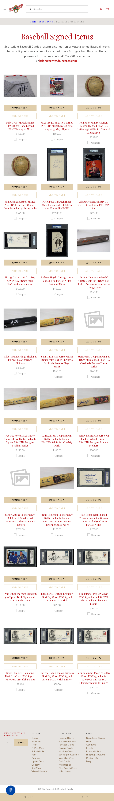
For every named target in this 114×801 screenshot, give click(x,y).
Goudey (35, 764)
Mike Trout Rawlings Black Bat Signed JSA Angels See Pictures (20, 360)
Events (89, 748)
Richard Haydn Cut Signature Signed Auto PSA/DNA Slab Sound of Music (57, 281)
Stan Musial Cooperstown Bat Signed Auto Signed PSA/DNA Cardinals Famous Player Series (57, 361)
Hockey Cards (66, 751)
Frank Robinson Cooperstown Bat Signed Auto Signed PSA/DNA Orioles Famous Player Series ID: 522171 (57, 519)
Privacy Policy (93, 751)
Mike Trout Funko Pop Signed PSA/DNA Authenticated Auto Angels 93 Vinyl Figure (57, 126)
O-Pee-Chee (37, 748)
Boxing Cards (66, 748)
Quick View (20, 107)
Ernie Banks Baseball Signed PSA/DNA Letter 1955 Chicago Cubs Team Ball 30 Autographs (20, 205)
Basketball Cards (67, 741)
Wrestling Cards (67, 758)
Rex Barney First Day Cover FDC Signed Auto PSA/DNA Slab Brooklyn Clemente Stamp (94, 598)
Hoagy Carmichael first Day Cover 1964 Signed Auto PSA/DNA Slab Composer (20, 281)
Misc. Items (65, 771)
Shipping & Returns (95, 754)
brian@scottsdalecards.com (58, 61)
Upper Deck (37, 761)
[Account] (101, 8)
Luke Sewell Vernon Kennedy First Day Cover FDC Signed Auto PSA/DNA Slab (57, 597)
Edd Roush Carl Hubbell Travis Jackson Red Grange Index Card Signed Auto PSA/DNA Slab (93, 519)
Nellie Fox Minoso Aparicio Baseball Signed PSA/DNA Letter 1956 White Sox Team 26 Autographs (93, 127)
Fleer (34, 744)
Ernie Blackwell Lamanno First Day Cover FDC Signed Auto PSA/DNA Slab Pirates (20, 676)
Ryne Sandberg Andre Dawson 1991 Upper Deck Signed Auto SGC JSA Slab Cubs (20, 597)
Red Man (36, 767)
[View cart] (107, 8)
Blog (88, 761)
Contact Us (92, 758)
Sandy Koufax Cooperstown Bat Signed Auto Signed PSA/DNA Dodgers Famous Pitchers (94, 440)
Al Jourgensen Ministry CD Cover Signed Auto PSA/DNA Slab (93, 205)
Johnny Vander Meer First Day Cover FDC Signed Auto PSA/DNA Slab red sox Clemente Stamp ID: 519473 (93, 677)
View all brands (39, 771)
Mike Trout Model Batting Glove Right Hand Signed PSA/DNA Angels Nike (20, 126)
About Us (91, 744)
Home (33, 22)
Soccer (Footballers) (69, 754)
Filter (28, 796)
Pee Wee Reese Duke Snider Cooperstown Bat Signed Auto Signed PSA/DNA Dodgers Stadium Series (20, 440)
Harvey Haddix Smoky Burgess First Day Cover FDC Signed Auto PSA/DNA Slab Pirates (57, 676)
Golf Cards (64, 761)
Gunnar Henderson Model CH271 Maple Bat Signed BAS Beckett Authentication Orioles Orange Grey (93, 282)
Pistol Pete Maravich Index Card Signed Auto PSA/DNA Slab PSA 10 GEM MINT (57, 205)
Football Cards (66, 744)
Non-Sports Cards (68, 767)
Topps (34, 737)
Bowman (36, 741)
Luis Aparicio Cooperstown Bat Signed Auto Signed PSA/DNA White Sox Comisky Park (56, 440)
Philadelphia (37, 751)
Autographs (46, 22)
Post (33, 754)
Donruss (35, 758)
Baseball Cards (66, 737)
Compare (22, 139)
